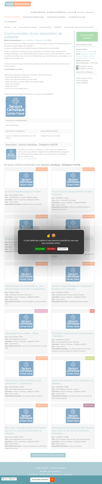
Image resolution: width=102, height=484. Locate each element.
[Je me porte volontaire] (52, 479)
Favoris (5, 479)
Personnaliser (62, 249)
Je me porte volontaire (40, 480)
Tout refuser (51, 249)
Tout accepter (40, 249)
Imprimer (13, 479)
